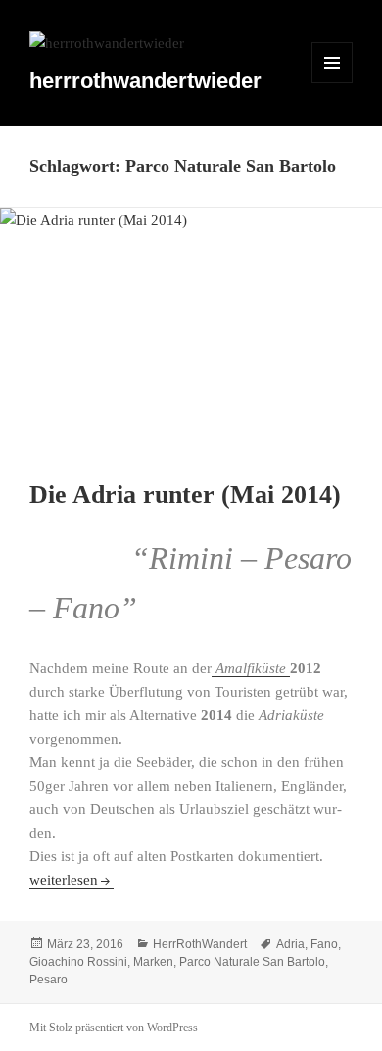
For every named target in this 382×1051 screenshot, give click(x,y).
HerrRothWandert (200, 944)
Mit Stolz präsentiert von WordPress (113, 1027)
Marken (153, 962)
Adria (290, 944)
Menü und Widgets (332, 82)
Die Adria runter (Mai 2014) (185, 494)
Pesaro (48, 979)
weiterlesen (71, 880)
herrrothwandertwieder (145, 81)
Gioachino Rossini (78, 962)
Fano (324, 944)
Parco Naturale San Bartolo (252, 962)
